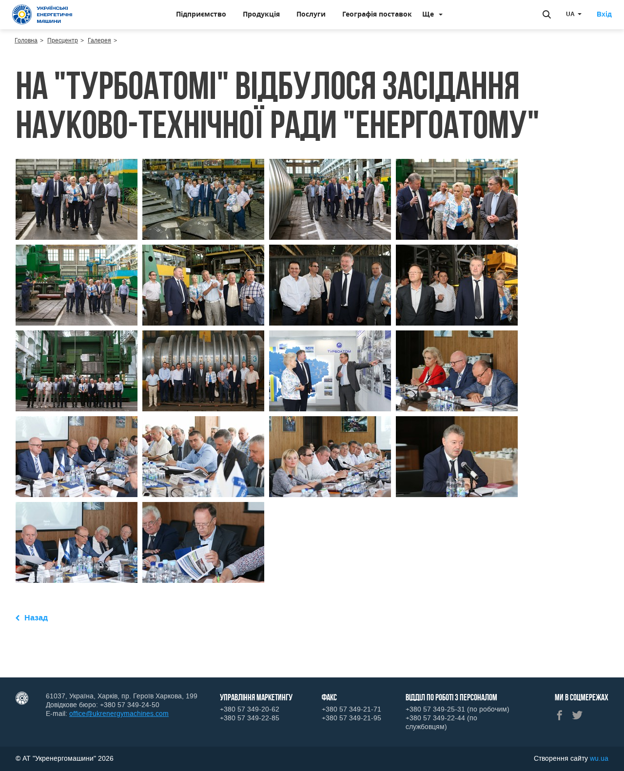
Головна (26, 40)
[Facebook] (560, 715)
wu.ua (599, 758)
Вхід (604, 14)
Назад (36, 617)
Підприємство (201, 14)
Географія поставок (377, 14)
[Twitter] (577, 715)
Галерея (99, 40)
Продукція (261, 14)
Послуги (311, 14)
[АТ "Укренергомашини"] (44, 14)
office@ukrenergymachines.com (119, 713)
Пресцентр (62, 40)
